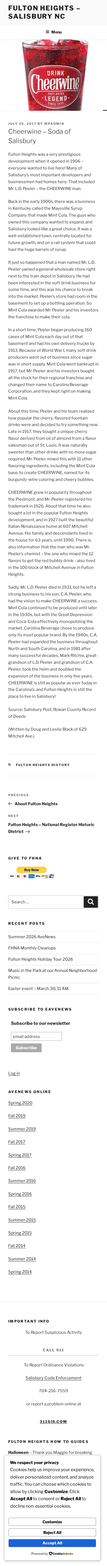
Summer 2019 (22, 1129)
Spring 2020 (20, 1102)
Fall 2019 (17, 1115)
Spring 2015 (20, 1232)
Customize (52, 1521)
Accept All (52, 1543)
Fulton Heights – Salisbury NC (44, 12)
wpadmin (54, 124)
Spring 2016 (20, 1193)
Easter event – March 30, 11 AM (38, 988)
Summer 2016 (22, 1180)
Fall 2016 (17, 1167)
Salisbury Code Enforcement (53, 1377)
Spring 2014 (20, 1271)
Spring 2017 (20, 1155)
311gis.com (53, 1421)
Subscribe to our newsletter (40, 1023)
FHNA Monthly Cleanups (32, 948)
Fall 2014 (17, 1245)
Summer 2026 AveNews (32, 936)
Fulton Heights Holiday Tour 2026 (40, 959)
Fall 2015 (17, 1206)
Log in (14, 1073)
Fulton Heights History (43, 765)
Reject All (52, 1532)
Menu (56, 32)
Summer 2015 (22, 1220)
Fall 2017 (16, 1141)
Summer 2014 (22, 1258)
